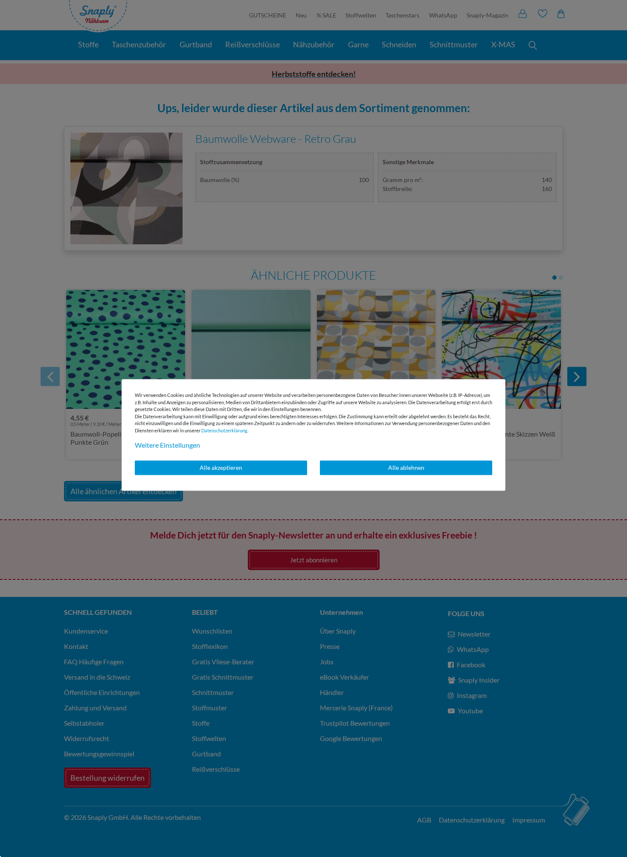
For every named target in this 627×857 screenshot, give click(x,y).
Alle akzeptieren (221, 467)
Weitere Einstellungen (167, 445)
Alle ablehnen (406, 467)
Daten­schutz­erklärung (224, 430)
